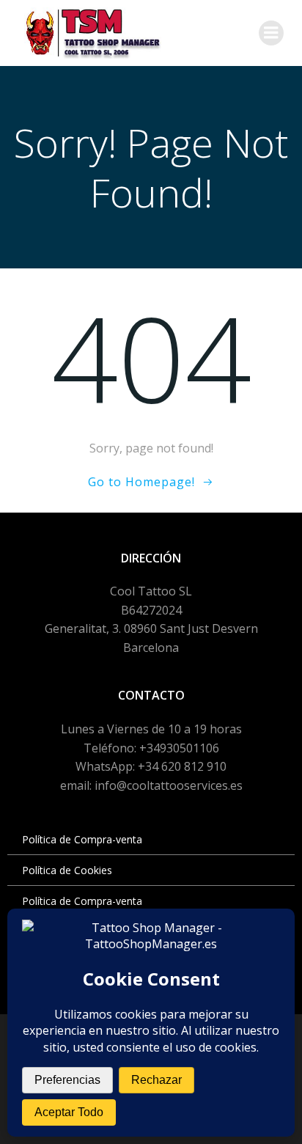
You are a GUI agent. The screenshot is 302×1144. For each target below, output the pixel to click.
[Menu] (271, 33)
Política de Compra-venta (82, 839)
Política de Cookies (67, 870)
